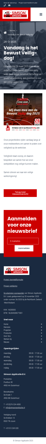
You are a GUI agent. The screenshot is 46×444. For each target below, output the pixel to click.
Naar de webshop (10, 3)
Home (6, 324)
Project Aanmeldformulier (13, 279)
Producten (8, 333)
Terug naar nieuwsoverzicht (20, 193)
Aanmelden (24, 248)
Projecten (7, 330)
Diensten (7, 327)
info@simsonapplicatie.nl (15, 407)
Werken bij (8, 339)
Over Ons (7, 336)
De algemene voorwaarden (14, 293)
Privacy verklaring (10, 286)
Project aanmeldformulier (28, 3)
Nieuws (12, 30)
